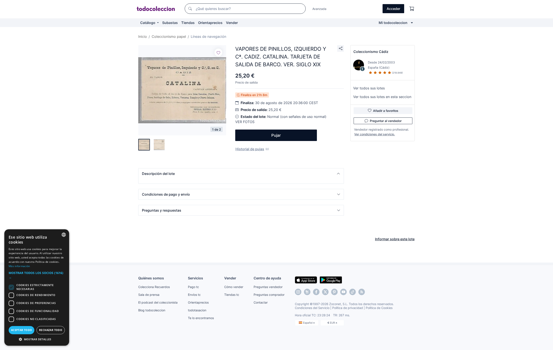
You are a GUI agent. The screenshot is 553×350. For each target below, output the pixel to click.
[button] (241, 173)
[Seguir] (218, 52)
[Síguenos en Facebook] (316, 292)
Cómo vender (233, 287)
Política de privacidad (347, 308)
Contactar (261, 302)
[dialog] (36, 287)
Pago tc (193, 287)
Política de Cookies (379, 308)
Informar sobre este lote (395, 239)
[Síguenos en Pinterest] (334, 292)
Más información (19, 266)
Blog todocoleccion (151, 310)
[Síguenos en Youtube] (343, 292)
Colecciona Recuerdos (154, 287)
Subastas (170, 23)
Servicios (195, 278)
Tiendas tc (231, 294)
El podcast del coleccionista (158, 302)
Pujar (276, 135)
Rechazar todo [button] (50, 330)
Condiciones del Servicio (312, 308)
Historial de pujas (249, 149)
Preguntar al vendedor (386, 121)
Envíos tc (194, 294)
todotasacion (197, 310)
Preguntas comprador (269, 294)
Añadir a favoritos (385, 110)
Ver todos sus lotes (369, 88)
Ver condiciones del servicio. (374, 134)
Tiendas (188, 23)
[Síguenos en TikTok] (352, 292)
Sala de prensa (148, 294)
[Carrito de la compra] (412, 8)
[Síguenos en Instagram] (298, 292)
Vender (232, 23)
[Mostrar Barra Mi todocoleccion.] (412, 22)
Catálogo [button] (148, 23)
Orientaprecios (210, 23)
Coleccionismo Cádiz (370, 51)
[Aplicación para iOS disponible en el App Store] (306, 279)
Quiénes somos (151, 278)
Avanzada (319, 9)
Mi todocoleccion (393, 23)
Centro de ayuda (267, 278)
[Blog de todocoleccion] (361, 292)
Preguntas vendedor (268, 287)
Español (308, 322)
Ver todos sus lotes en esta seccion (382, 97)
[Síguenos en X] (325, 292)
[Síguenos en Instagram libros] (307, 292)
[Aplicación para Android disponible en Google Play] (331, 279)
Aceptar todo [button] (21, 330)
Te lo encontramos (201, 318)
